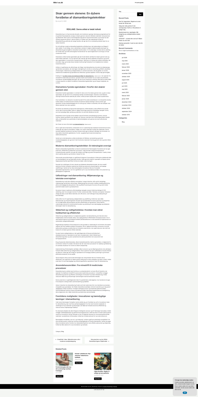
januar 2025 (125, 99)
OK (185, 392)
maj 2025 (124, 89)
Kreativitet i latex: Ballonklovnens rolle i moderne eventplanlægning (68, 340)
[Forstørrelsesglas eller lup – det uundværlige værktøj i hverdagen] (64, 365)
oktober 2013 (126, 114)
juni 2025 (124, 86)
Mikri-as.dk (58, 3)
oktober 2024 (126, 108)
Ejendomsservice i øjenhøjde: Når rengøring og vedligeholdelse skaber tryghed (129, 34)
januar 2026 (125, 70)
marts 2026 (125, 64)
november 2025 (126, 73)
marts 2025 (125, 92)
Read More (59, 376)
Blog (62, 331)
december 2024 (126, 102)
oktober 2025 (126, 76)
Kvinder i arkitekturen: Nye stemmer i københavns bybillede (82, 355)
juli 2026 (124, 57)
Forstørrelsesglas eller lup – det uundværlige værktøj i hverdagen (64, 368)
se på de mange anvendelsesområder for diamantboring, (78, 76)
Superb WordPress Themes (110, 386)
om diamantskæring (78, 124)
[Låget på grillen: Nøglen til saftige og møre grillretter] (102, 369)
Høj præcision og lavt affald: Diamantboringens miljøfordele (98, 340)
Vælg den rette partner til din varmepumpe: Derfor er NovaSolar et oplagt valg (130, 27)
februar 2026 (126, 67)
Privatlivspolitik (139, 2)
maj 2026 (124, 60)
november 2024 (126, 105)
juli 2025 (124, 83)
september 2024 (127, 111)
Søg (120, 11)
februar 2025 (126, 95)
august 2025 (125, 80)
